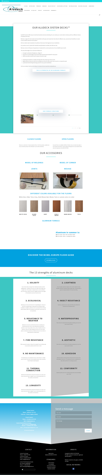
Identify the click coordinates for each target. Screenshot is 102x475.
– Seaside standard (51, 468)
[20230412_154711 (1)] (59, 115)
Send (88, 430)
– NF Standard (51, 462)
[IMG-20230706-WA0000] (27, 123)
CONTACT (40, 10)
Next (80, 128)
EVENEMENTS (53, 10)
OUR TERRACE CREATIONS (51, 111)
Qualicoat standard (51, 467)
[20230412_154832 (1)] (43, 115)
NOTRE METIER (46, 10)
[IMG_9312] (75, 115)
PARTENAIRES (27, 10)
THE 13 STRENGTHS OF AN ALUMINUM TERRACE (51, 70)
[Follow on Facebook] (73, 469)
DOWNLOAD (51, 260)
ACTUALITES (33, 10)
